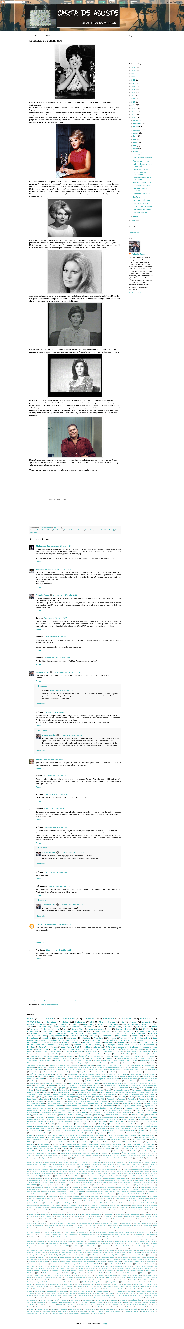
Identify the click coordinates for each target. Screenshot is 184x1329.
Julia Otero (128, 1027)
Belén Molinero (43, 1169)
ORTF (47, 1049)
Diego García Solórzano (125, 1185)
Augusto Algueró (35, 1083)
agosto (136, 133)
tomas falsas (46, 1311)
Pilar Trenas (31, 1273)
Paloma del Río (107, 1266)
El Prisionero (138, 155)
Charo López (139, 1173)
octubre (136, 127)
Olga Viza (40, 1045)
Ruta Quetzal (31, 1146)
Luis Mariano (78, 1243)
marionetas (77, 1153)
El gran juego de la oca (137, 1191)
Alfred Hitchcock (118, 1158)
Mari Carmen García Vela (107, 1040)
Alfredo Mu (129, 1158)
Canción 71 (99, 1171)
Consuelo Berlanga (144, 1083)
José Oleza (44, 1223)
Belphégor (32, 1169)
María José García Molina (35, 1137)
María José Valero (83, 1250)
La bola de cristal (74, 1040)
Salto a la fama (75, 1282)
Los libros (120, 1239)
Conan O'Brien (51, 1115)
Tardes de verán (51, 1291)
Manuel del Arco (105, 1246)
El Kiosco (71, 1189)
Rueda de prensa (51, 1282)
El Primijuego (89, 1189)
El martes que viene (53, 1194)
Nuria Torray (122, 1097)
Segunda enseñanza (40, 1284)
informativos (68, 1018)
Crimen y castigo (34, 1180)
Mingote (45, 1076)
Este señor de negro (47, 1200)
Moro (40, 1097)
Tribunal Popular (32, 1151)
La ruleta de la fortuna (108, 1230)
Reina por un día (133, 1076)
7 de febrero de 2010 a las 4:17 (59, 569)
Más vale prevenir (72, 1097)
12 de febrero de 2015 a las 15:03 (72, 852)
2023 (133, 77)
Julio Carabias (92, 1225)
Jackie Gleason (108, 1214)
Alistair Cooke (139, 1158)
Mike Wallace (75, 1255)
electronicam (153, 1306)
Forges (38, 1207)
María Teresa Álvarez (107, 1137)
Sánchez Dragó (53, 1148)
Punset (60, 1144)
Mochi (152, 1094)
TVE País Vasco (132, 1288)
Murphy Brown (39, 1259)
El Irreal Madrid (61, 1189)
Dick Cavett (103, 1069)
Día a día (144, 1187)
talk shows (55, 1043)
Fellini (131, 1200)
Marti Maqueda (123, 1074)
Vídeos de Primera (97, 1302)
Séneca (47, 1288)
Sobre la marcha (41, 1286)
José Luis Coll (92, 1221)
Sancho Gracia (127, 1063)
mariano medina (65, 1153)
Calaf (64, 1083)
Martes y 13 (112, 1135)
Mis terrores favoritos (129, 1255)
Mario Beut (106, 1060)
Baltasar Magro (111, 1167)
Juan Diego (50, 1074)
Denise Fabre (61, 1185)
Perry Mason (65, 1270)
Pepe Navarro (47, 1056)
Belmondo (153, 1167)
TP (70, 1148)
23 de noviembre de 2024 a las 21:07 (59, 950)
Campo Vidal (72, 1067)
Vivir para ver (41, 1302)
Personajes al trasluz (77, 1270)
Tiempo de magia (123, 1295)
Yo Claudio (114, 1304)
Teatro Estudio (74, 1291)
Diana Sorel (87, 1185)
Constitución (88, 1115)
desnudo (121, 1306)
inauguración (40, 1153)
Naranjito (32, 1261)
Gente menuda (55, 1209)
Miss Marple (142, 1255)
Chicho (42, 1024)
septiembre (137, 130)
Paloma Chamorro (139, 1054)
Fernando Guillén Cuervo (83, 1203)
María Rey (94, 1137)
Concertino (62, 1115)
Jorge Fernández (130, 1218)
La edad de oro (137, 1090)
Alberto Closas (110, 1106)
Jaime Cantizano (99, 1126)
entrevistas (33, 1021)
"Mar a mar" (127, 1103)
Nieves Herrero (98, 1097)
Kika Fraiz (137, 1225)
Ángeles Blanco (85, 1313)
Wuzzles (152, 1302)
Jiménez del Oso (151, 1216)
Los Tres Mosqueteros (87, 1074)
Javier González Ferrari (64, 1216)
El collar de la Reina (48, 1191)
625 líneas (68, 1081)
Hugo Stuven (109, 1043)
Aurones (63, 1167)
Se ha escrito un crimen (140, 1282)
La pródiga (94, 1230)
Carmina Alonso (74, 1083)
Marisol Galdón (88, 1135)
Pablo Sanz (140, 1097)
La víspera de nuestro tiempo (125, 1130)
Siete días (151, 1146)
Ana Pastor (129, 1108)
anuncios (138, 1056)
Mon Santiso (31, 1097)
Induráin (128, 1212)
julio (135, 136)
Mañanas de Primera (143, 1137)
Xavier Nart (60, 1304)
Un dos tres (147, 1022)
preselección (80, 1103)
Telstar (54, 1293)
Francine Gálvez (56, 1207)
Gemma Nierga (40, 1124)
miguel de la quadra (110, 1049)
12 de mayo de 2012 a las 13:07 (62, 690)
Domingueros (65, 1187)
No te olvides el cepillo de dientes (83, 1261)
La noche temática (83, 1230)
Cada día (126, 1169)
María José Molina (70, 1137)
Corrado (147, 1178)
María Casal (135, 1135)
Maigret (110, 1133)
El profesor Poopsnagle (108, 1194)
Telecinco (150, 1040)
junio (135, 139)
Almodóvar (30, 1160)
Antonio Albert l (109, 1162)
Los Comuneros (44, 1239)
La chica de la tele (74, 1060)
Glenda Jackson (102, 1209)
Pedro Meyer (56, 1099)
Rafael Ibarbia (93, 1144)
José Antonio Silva (145, 1051)
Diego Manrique (140, 1185)
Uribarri (154, 1027)
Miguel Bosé (146, 1252)
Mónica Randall (86, 1097)
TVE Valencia (144, 1288)
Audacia (55, 1167)
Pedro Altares (44, 1099)
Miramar (133, 1022)
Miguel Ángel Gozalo (109, 1094)
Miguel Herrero (41, 569)
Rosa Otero (134, 1279)
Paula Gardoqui (39, 1268)
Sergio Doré (116, 1146)
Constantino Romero (123, 1029)
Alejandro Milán (149, 1106)
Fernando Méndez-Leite (98, 1121)
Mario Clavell (63, 1135)
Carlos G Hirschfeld (60, 1173)
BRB (69, 1110)
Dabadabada (149, 1045)
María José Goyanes (54, 1137)
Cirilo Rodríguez (140, 1112)
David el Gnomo (147, 1182)
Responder (40, 562)
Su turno (49, 1079)
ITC (115, 1088)
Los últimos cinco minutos (95, 1241)
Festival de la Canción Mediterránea (95, 1205)
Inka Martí (86, 1047)
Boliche (106, 1110)
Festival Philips (32, 1205)
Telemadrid (90, 1148)
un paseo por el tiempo (112, 1103)
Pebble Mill (60, 1268)
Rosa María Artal (94, 1279)
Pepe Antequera (138, 1268)
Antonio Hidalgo (150, 1162)
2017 (133, 96)
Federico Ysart (122, 1200)
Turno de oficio (46, 1151)
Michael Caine (109, 1252)
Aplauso (151, 1056)
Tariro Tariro (63, 1291)
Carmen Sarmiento (112, 1067)
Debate (52, 1185)
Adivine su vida (122, 1155)
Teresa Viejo (119, 1293)
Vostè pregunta (52, 1302)
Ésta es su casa (98, 1313)
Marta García (100, 1135)
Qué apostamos (92, 1063)
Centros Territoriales (52, 1058)
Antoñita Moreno (57, 1164)
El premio (95, 1194)
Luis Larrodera (54, 1243)
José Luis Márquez (119, 1221)
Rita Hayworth (69, 1277)
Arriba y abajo (121, 1164)
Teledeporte (140, 1291)
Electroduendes (152, 1194)
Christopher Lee (60, 1176)
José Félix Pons (80, 1221)
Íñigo (65, 1029)
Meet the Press (40, 1252)
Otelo (119, 1264)
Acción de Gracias (109, 1155)
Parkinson (108, 1142)
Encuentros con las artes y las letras (79, 1119)
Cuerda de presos (111, 1180)
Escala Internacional (52, 1198)
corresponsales (64, 1045)
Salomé (56, 1146)
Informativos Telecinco (42, 1126)
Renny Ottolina (38, 1277)
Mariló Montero (40, 1135)
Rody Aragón (111, 1277)
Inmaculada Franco (140, 1212)
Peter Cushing (91, 1270)
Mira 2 (127, 1094)
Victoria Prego (118, 1056)
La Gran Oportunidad (44, 1227)
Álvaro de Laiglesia (58, 1313)
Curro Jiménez (40, 1085)
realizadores (85, 1038)
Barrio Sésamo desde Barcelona (141, 173)
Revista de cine (144, 1099)
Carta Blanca (82, 1112)
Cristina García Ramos (53, 1069)
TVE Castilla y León (109, 1288)
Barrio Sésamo (106, 1036)
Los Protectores (95, 1239)
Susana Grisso (120, 1286)
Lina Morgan (108, 1236)
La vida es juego (69, 1232)
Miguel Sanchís (50, 1139)
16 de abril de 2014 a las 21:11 (55, 809)
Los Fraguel (153, 1130)
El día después (109, 1191)
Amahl (38, 1160)
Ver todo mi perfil (135, 292)
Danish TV (77, 1182)
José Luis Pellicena (134, 1221)
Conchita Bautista (129, 1083)
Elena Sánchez (123, 1085)
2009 (133, 221)
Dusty (136, 1187)
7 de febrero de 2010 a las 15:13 (65, 595)
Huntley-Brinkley (139, 1058)
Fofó (122, 1121)
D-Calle (45, 1182)
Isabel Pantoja (45, 1214)
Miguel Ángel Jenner (62, 1255)
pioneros (127, 1018)
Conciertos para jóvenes (142, 209)
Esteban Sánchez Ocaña (64, 1200)
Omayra (74, 1264)
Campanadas (61, 1067)
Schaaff (29, 1079)
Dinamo (29, 1187)
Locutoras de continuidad (142, 206)
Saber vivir (49, 1101)
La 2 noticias (61, 1074)
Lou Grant (108, 1241)
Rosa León (82, 1279)
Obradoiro (44, 1264)
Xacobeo (41, 1304)
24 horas (30, 1155)
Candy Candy (109, 1171)
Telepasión (106, 1056)
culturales (83, 1036)
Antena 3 (75, 1024)
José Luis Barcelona (70, 530)
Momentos (151, 1255)
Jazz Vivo (98, 1216)
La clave (146, 1047)
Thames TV (142, 1293)
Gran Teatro (40, 1040)
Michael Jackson (121, 1252)
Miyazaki (84, 1139)
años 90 (72, 1306)
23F (153, 1153)
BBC (122, 1022)
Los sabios (40, 1241)
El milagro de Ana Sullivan (70, 1194)
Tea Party (136, 197)
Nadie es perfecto (151, 1259)
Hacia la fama (43, 1212)
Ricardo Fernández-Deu (72, 1049)
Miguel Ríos (38, 1139)
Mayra (89, 1031)
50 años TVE (48, 1155)
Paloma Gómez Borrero (81, 1266)
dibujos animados (43, 1027)
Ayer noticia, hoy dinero (141, 161)
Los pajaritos (147, 1239)
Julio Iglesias (137, 1128)
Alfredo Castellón (116, 1081)
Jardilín (109, 1126)
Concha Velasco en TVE (142, 194)
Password (137, 1266)
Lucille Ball (131, 1241)
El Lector (121, 1117)
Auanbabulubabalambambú (42, 1167)
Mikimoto (84, 1255)
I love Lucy (107, 1088)
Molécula (93, 1139)
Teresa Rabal (108, 1293)
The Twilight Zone (99, 1295)
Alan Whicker (98, 1106)
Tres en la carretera (129, 1297)
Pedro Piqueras (35, 1056)
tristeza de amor (63, 1311)
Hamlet (52, 1212)
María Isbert (55, 1250)
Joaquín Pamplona (62, 1218)
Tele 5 (113, 1291)
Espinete (141, 1198)
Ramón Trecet (117, 1144)
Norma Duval (110, 1097)
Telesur (39, 1293)
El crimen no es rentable (76, 1191)
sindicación (134, 1309)
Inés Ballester (152, 1212)
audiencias (63, 1306)
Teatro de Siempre (87, 1291)
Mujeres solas (103, 1139)
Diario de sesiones (109, 1185)
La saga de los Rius (106, 1130)
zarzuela (91, 1311)
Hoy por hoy (107, 1212)
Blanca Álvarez (121, 1036)
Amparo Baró (149, 1065)
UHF (143, 1101)
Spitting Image (79, 1286)
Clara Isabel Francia (132, 1176)
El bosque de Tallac (33, 1191)
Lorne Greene (31, 1239)
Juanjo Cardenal (126, 1223)
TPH (66, 1288)
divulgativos (80, 1022)
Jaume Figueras (120, 1126)
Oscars (131, 1097)
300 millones (139, 1049)
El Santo (98, 1189)
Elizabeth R (42, 1196)
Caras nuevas (127, 1110)
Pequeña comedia (33, 1270)
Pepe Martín (139, 1142)
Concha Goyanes (75, 1115)
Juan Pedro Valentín (101, 1223)
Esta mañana (150, 1198)
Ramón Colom (105, 1144)
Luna (98, 1074)
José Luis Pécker (45, 1060)
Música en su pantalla (98, 1259)
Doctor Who (43, 1047)
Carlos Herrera (84, 1067)
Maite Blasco (120, 1133)
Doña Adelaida (68, 1117)
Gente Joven (72, 1088)
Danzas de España (89, 1182)
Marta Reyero (76, 1248)
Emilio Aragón (135, 1085)
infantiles (145, 1018)
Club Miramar (38, 1178)
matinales (62, 1024)
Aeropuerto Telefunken (141, 186)
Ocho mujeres (54, 1264)
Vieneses (129, 1056)
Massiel (39, 1049)
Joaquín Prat (74, 1027)
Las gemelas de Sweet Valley (109, 1234)
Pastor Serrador (147, 1266)
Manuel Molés (75, 1246)
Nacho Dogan (125, 1259)
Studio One (99, 1286)
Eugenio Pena (31, 1121)
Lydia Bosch (101, 1133)
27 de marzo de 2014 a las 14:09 (56, 794)
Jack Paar (87, 1126)
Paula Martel (51, 1268)
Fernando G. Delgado (65, 1203)
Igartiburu (151, 1058)
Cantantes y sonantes (124, 1171)
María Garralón (44, 1250)
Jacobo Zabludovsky (122, 1214)
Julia (75, 1225)
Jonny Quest (96, 1218)
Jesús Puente (32, 1060)
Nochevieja (125, 1040)
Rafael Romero (99, 1275)
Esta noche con (35, 1072)
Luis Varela (91, 1133)
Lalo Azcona (46, 1092)
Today (109, 1029)
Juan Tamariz (114, 1223)
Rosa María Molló (107, 1279)
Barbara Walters (56, 1051)
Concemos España (78, 1178)
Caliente (146, 1169)
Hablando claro (32, 1212)
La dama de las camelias (120, 1227)
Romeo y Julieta (42, 1279)
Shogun (98, 1284)
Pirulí (38, 1273)
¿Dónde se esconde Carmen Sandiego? (109, 1311)
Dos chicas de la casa (141, 169)
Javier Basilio (50, 1216)
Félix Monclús (123, 1207)
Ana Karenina (134, 1160)
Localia (94, 1092)
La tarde (36, 1092)
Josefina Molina (74, 1128)
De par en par (43, 1185)
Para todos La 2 (119, 1266)
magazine (94, 1036)
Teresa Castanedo (83, 1293)
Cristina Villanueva (59, 1180)
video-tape (74, 1311)
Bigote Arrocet (63, 1169)
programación (72, 1038)
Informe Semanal (59, 1027)
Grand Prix (78, 1124)
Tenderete (61, 1293)
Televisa (46, 1293)
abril (135, 146)
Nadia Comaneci (138, 1259)
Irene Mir (40, 530)
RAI (144, 1029)
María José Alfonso (148, 1135)
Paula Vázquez (32, 1099)
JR (78, 1214)
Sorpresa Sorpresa (116, 1101)
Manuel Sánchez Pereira (90, 1246)
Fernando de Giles (127, 1203)
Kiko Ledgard (135, 1047)
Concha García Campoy (35, 1069)
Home (139, 1124)
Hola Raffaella (73, 1212)
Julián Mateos (113, 1225)
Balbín (64, 1043)
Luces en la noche (120, 1241)
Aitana (143, 1155)
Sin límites (30, 1286)
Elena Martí (33, 1196)
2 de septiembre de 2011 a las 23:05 (57, 658)
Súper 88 (55, 1288)
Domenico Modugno (52, 1187)
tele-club (149, 1309)
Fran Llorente (131, 1121)
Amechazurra (47, 1160)
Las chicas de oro (83, 1092)
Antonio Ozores (45, 1164)
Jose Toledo (62, 1128)
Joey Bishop (75, 1218)
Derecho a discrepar (74, 1185)
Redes (29, 1277)
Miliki (38, 1076)
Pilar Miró (101, 1099)
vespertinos (35, 1034)
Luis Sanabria (80, 1133)
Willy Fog (137, 1302)
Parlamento (118, 1142)
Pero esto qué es (78, 1063)
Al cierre (150, 1155)
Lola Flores (142, 1236)
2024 (133, 74)
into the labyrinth (62, 1309)
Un (151, 1297)
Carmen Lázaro (95, 1173)
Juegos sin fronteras (79, 1090)
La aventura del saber (89, 1227)
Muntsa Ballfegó (149, 1257)
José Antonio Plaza (150, 1072)
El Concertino (50, 1189)
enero (135, 217)
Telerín (100, 1148)
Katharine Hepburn (126, 1225)
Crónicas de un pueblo (112, 1115)
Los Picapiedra (83, 1239)
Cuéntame (51, 1085)
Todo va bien (67, 1297)
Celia (120, 1173)
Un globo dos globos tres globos (108, 1079)
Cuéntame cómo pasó (126, 1180)
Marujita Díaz (100, 1248)
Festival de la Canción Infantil (72, 1205)
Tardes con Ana (79, 1148)
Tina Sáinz (41, 1065)
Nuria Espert (151, 1261)
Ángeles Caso (101, 1065)
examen (39, 1309)
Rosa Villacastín (145, 1279)
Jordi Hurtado (42, 1036)
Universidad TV (75, 1300)
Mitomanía (30, 1063)
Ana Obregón (110, 1045)
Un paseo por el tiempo (141, 200)
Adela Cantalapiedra (115, 1065)
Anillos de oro (149, 1108)
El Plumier (80, 1189)
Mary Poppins (111, 1248)
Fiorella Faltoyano (136, 1205)
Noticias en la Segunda (59, 1142)
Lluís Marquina (119, 1236)
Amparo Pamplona (72, 1108)
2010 (133, 118)
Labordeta (90, 1232)
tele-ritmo (95, 1153)
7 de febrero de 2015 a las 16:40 (55, 827)
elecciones (59, 1038)
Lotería (46, 1133)
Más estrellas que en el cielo (53, 1097)
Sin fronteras (151, 1284)
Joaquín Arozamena (56, 1040)
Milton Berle (93, 1255)
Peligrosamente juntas (123, 1268)
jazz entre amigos (75, 1309)
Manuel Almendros (109, 1074)
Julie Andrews (126, 1128)
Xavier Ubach (70, 1304)
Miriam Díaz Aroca (57, 1076)
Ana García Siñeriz (100, 1108)
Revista (60, 1277)
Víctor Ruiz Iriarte (83, 1302)
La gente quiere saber (146, 1227)
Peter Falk (101, 1270)
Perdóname (44, 1270)
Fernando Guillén (106, 1051)
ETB (41, 1189)
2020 (133, 86)
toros (53, 1311)
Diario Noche (97, 1185)
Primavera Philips (98, 1273)
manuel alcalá (68, 1103)
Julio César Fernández (95, 1090)
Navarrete (116, 1054)
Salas (86, 1049)
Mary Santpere (123, 1248)
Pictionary (110, 1270)
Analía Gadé (38, 1162)
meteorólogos (32, 1043)
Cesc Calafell (128, 1173)
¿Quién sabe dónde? (148, 1311)
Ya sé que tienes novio (102, 1304)
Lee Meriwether (137, 1234)
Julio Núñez (148, 1128)
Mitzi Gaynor (74, 1139)
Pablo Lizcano (139, 1264)
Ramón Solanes (123, 1275)
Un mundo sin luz (46, 1300)
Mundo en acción (136, 1257)
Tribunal (140, 1297)
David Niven (136, 1182)
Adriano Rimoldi (40, 1106)
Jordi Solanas (50, 1128)
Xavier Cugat (50, 1304)
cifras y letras (46, 1038)
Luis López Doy (66, 1243)
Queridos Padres (39, 1275)
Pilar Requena (150, 1270)
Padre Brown (53, 1266)
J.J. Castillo (112, 1072)
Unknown (39, 924)
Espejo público (131, 1198)
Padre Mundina (97, 1142)
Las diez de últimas (43, 1234)
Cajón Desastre (137, 1169)
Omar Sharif (65, 1264)
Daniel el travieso (66, 1182)
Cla (112, 1176)
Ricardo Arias (39, 1101)
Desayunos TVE (91, 1069)
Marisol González (44, 1094)
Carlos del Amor (32, 1112)
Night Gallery (55, 1261)
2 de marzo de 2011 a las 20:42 (55, 618)
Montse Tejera (52, 1257)
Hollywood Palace (86, 1212)
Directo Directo (39, 1187)
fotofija (46, 1309)
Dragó (119, 1187)
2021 (133, 83)
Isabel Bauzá (48, 530)
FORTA (107, 1200)
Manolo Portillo (131, 1133)
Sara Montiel (94, 1146)
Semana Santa (72, 1101)
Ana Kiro (142, 1081)
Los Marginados (70, 1239)
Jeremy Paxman (108, 1216)
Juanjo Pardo (114, 1128)
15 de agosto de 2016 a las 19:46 (56, 872)
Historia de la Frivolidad (124, 1058)
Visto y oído (31, 1302)
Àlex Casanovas (32, 1313)
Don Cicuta (61, 1085)
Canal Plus (136, 1045)
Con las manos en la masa (112, 1083)
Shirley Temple (140, 1146)
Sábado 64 (145, 1286)
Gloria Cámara (114, 1209)
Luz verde (146, 1243)
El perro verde (85, 1194)
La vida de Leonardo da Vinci (52, 1232)
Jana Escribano (58, 530)
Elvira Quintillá (64, 1196)
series (30, 1018)
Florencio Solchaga (151, 1205)
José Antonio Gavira (66, 1221)
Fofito (31, 1207)
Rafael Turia (113, 1076)
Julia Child (83, 1225)
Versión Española (135, 1300)
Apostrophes (31, 1058)
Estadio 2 (132, 1119)
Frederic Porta (111, 1207)
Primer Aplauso (110, 1273)
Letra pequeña (87, 1236)
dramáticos (51, 1022)
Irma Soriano (56, 1126)
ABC (51, 1024)
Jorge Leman (142, 1218)
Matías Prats (128, 1031)
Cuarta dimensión (81, 1180)
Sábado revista (37, 1288)
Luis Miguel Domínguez (92, 1243)
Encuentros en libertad (36, 1198)
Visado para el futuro (103, 1151)
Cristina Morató (46, 1180)
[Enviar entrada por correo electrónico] (62, 527)
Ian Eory (146, 1124)
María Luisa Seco (136, 1074)
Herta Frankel (108, 1058)
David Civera (113, 1182)
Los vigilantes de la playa (76, 1241)
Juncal (108, 1090)
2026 (133, 67)
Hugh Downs (84, 1072)
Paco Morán (127, 1054)
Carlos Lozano (73, 1173)
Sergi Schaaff (95, 1049)
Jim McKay (119, 1216)
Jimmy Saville (140, 1216)
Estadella (142, 1034)
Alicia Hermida (58, 1108)
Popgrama (121, 1099)
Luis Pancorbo (106, 1243)
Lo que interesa (132, 1236)
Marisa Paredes (75, 1135)
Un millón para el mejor (129, 1079)
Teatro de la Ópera (102, 1291)
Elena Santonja (140, 1069)
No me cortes (65, 1261)
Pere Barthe (54, 1270)
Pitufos (45, 1273)
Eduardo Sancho (115, 1069)
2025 (133, 71)
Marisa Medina (99, 530)
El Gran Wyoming (109, 1085)
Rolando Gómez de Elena (136, 1277)
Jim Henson (121, 1043)
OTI (67, 1076)
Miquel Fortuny (116, 1255)
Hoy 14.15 (97, 1212)
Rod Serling (101, 1277)
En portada (153, 1196)
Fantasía (51, 1121)
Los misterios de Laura (133, 1239)
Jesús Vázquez (151, 1126)
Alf (71, 1158)
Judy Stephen (39, 1225)
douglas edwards (141, 1306)
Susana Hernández (133, 1286)
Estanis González (32, 1200)
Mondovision (31, 1257)
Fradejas (45, 1207)
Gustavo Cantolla (115, 1124)
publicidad (109, 1309)
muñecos (86, 1153)
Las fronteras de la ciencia (89, 1234)
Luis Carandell (68, 1133)
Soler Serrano (138, 1040)
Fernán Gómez (114, 1121)
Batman (145, 1167)
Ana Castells (95, 1160)
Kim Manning (147, 1225)
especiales (89, 1018)
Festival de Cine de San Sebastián (50, 1205)
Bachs (41, 1058)
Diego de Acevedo (137, 1115)
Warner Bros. (128, 1302)
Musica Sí (50, 1259)
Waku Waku (116, 1151)
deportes (47, 1029)
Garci (147, 1121)
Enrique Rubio (98, 1119)
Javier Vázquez (144, 1088)
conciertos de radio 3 (84, 1306)
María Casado (146, 1248)
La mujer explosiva (60, 1230)
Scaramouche (125, 1282)
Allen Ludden (150, 1158)
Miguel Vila (30, 1076)
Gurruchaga (103, 1124)
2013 (133, 108)
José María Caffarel (148, 1221)
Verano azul (64, 1065)
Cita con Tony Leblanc (102, 1176)
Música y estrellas (113, 1259)
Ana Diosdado (86, 1108)
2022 (133, 80)
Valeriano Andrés (101, 1300)
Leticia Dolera (76, 1236)
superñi (39, 759)
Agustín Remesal (71, 1106)
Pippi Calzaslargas (43, 1144)
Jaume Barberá (39, 1216)
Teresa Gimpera (97, 1293)
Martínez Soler (123, 1135)
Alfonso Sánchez (33, 1108)
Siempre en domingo (100, 1101)
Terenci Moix (71, 1293)
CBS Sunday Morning (108, 1169)
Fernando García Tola (80, 1121)
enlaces (31, 1309)
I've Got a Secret (118, 1212)
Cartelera (113, 1173)
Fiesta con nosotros (116, 1205)
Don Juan (54, 1047)
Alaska (127, 1065)
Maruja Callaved (132, 1060)
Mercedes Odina (66, 1252)
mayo (135, 142)
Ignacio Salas (123, 1088)
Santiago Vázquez (113, 1282)
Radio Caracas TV (85, 1275)
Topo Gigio (150, 1148)
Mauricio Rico (150, 1250)
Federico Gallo (64, 1031)
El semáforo (131, 1117)
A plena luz (80, 1155)
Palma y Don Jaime (66, 1266)
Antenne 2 (86, 1162)
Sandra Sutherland (81, 1146)
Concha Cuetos (149, 1067)
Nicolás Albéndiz (43, 1261)
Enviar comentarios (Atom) (49, 1005)
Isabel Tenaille (61, 1034)
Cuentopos (99, 1180)
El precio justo (128, 1069)
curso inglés (106, 1306)
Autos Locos (73, 1167)
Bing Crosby (74, 1169)
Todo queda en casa (53, 1297)
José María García (33, 1223)
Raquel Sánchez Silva (132, 1144)
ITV (137, 1029)
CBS (92, 1022)
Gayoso (63, 1088)
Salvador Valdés (66, 1146)
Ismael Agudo (71, 1214)
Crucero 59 (98, 1115)
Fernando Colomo (49, 1203)
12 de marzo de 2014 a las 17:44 (55, 776)
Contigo (140, 1178)
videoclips (83, 1311)
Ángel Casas (98, 1038)
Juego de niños (64, 1090)
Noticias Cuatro (139, 1261)
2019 (133, 89)
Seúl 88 (77, 1284)
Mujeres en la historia (107, 1257)
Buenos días (42, 1067)
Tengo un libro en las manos (134, 1148)
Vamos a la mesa (38, 1103)
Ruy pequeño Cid (45, 1146)
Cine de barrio (87, 1176)
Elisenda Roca (144, 1038)
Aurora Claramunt (59, 1110)
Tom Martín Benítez (97, 1297)
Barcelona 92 (47, 1083)
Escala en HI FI (129, 1034)
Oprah (103, 1264)
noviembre (137, 124)
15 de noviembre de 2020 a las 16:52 (57, 924)
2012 (133, 111)
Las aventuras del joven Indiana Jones (121, 1232)
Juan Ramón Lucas (88, 1128)
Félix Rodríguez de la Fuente (139, 1207)
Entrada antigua (114, 1001)
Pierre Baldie (119, 1270)
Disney (29, 1117)
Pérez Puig (56, 1049)
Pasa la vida (128, 1142)
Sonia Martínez (40, 1148)
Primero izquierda (132, 1273)
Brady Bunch (85, 1169)
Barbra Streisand (124, 1167)
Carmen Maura (46, 1112)
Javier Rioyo (88, 1216)
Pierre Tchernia (130, 1270)
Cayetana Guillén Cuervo (111, 1112)
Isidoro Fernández (58, 1214)
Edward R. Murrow (94, 1085)
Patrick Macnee (53, 1063)
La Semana (48, 1130)
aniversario (35, 1029)
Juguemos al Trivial (66, 1225)
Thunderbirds (111, 1295)
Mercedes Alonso (53, 1252)
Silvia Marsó (127, 1284)
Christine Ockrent (47, 1176)
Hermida (100, 1024)
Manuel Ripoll (144, 1092)
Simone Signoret (139, 1284)
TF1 (61, 1288)
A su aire (147, 1103)
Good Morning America (65, 1124)
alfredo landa (133, 1151)
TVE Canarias (95, 1288)
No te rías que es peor (41, 1142)
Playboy (75, 1273)
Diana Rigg (68, 1051)
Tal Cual (151, 1063)
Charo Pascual (150, 1173)
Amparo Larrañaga (60, 1160)
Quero (83, 1144)
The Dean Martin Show (41, 1295)
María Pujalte (109, 1250)
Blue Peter (98, 1110)
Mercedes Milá (149, 1074)
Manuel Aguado (144, 1133)
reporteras (58, 1081)
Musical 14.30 (59, 1259)
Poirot (88, 1273)
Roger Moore (121, 1277)
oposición (101, 1309)
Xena (124, 1151)
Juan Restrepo (102, 1128)
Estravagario (78, 1200)
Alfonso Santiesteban (91, 1158)
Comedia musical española (61, 1178)
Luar (100, 1092)
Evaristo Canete (98, 1200)
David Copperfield (124, 1182)
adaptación (54, 1306)
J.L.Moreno (78, 1126)
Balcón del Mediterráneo (97, 1167)
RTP (75, 1275)
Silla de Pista (117, 1284)
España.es (109, 1198)
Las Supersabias (101, 1232)
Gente (77, 1047)
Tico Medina (31, 1065)
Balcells (76, 1110)
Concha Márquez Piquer (94, 1178)
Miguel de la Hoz (48, 1255)
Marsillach (56, 1094)
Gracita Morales (139, 1209)
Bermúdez (53, 1169)
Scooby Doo (105, 1146)
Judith (149, 1223)
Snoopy (29, 1148)
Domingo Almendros (54, 1117)
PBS (73, 1076)
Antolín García (123, 1045)
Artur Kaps (47, 1034)
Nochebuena (41, 1063)
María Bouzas (134, 1248)
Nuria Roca (73, 1142)
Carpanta (105, 1173)
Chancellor (125, 1067)
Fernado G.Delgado (63, 1121)
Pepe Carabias (150, 1268)
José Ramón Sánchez (58, 1223)
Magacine (97, 1060)
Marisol (54, 1248)
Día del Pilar (153, 1187)
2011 (133, 115)
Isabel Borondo (34, 1214)
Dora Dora (75, 1187)
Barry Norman (136, 1167)
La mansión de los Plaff (89, 1130)
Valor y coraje (113, 1300)
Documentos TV (40, 1117)
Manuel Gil (65, 1246)
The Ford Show (55, 1295)
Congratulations (122, 1178)
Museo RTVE (115, 1139)
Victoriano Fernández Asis (84, 1151)
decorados (87, 1024)
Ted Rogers (129, 1101)
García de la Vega (114, 1027)
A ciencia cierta (69, 1155)
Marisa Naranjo (109, 530)
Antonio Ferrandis (42, 1051)
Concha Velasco (78, 1029)
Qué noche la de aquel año (63, 1275)
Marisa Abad (89, 530)
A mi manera (111, 1038)
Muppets (30, 1259)
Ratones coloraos (149, 1275)
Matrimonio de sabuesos (125, 1137)
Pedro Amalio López (102, 1031)
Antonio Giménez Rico (135, 1162)
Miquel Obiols (62, 1139)
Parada (129, 1266)
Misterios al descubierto (140, 1094)
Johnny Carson (136, 1072)
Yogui (122, 1304)
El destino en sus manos (94, 1191)
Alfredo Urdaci (46, 1108)
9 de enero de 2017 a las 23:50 (59, 886)
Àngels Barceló (44, 1313)
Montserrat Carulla (65, 1257)
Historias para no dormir (92, 1043)
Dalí (57, 1182)
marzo (135, 149)
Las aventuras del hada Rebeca (63, 1092)
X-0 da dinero (31, 1304)
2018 (133, 93)
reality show (124, 1309)
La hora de (87, 1060)
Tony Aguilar (109, 1297)
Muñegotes (126, 1139)
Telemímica (30, 1293)
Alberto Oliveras (136, 1106)
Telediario (65, 1022)
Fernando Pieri (98, 1203)
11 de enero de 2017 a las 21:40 (71, 905)
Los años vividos (108, 1239)
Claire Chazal (119, 1176)
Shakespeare (127, 1146)
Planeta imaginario (55, 1273)
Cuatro (91, 1180)
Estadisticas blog (134, 232)
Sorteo (51, 1286)
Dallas (51, 1182)
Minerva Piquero (104, 1255)
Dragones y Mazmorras (107, 1187)
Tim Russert (147, 1295)
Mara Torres (116, 1246)
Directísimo (31, 1047)
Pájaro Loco (144, 1273)
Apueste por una (83, 1164)
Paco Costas (31, 1266)
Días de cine (80, 1117)
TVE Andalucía (84, 1288)
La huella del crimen (45, 1230)
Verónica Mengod (149, 1300)
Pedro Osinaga (69, 1099)
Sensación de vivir (55, 1284)
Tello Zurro (118, 1148)
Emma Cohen (152, 1069)
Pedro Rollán (71, 1268)
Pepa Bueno (91, 1099)
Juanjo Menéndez (139, 1223)
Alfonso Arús (78, 1158)
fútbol (53, 1309)
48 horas (38, 1155)
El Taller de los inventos (110, 1189)
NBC (101, 1022)
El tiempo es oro (91, 1051)
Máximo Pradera (84, 1259)
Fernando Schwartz (112, 1203)
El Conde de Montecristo (108, 1117)
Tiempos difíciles (136, 1295)
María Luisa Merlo (96, 1250)
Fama (113, 1200)
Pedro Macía (152, 1054)
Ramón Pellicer (111, 1275)
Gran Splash (151, 1209)
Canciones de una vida (86, 1171)
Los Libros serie (57, 1239)
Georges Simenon (68, 1209)
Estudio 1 (145, 1025)
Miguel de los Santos (147, 1060)
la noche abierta (52, 1153)
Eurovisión (113, 1024)
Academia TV (96, 1155)
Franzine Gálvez (52, 1088)
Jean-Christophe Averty (136, 1126)
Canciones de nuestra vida (48, 1171)
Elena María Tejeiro (144, 1117)
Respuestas (42, 686)
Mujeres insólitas (122, 1257)
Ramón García (32, 1038)
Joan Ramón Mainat (47, 1218)
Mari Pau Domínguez (42, 1248)
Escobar (124, 1119)
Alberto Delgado (123, 1106)
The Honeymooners (69, 1295)
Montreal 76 (42, 1257)
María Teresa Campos (95, 1054)
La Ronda (38, 1130)
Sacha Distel (63, 1282)
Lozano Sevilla (56, 1133)
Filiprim (126, 1205)
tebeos (142, 1309)
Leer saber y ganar (151, 1234)
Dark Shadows (101, 1182)
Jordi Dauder (106, 1218)
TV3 (82, 1079)
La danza (133, 1227)
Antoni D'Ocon (97, 1162)
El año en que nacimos (147, 1189)
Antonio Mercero (49, 1031)
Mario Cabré (52, 1135)
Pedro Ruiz (80, 1268)
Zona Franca (44, 1306)
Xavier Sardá (75, 1065)
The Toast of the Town (84, 1295)
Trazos (118, 1297)
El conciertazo (61, 1191)
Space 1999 (60, 1286)
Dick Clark (125, 1115)
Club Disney (96, 1083)
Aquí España (96, 1164)
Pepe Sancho (150, 1142)
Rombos (32, 1279)
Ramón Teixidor (136, 1275)
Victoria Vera (69, 1151)
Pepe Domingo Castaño (98, 1076)
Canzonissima (145, 1171)
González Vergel (127, 1209)
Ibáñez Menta (131, 1051)
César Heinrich (139, 1180)
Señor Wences (68, 1284)
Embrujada (84, 1196)
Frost (140, 1121)
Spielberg (69, 1286)
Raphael (122, 1076)
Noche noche (128, 1261)
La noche (72, 1230)
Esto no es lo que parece (142, 182)
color (48, 1103)
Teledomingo (151, 1291)
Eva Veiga (42, 1121)
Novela (73, 1036)
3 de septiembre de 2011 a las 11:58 (66, 672)
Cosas (155, 1178)
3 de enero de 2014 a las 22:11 (53, 759)
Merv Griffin (96, 1094)
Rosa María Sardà (122, 1279)
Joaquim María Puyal (37, 1128)
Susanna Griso (60, 1079)
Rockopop (91, 1277)
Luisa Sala (130, 1243)
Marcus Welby (138, 1246)
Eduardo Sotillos (92, 1117)
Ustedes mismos (88, 1300)
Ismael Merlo (67, 1126)
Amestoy (98, 1045)
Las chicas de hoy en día (144, 1232)
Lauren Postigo (125, 1234)
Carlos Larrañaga (98, 1067)
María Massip (83, 1137)
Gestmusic (79, 1209)
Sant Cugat (70, 1056)
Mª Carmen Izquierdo (140, 1139)
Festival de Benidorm (37, 1088)
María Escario (81, 1054)
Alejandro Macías (42, 595)
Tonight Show (52, 1065)
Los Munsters (72, 1074)
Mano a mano (41, 1246)
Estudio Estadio (48, 1072)
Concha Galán (136, 1036)
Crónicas (70, 1180)
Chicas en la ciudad (33, 1176)
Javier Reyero (78, 1216)
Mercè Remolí (78, 1252)
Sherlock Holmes (85, 1101)
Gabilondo (149, 1036)
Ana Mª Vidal (145, 1160)
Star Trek (90, 1286)
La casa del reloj (59, 1060)
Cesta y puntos (127, 1112)
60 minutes (137, 1103)
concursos (109, 1018)
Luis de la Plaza (119, 1243)
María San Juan (67, 1094)
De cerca (80, 1069)
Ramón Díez (132, 1099)
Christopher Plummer (74, 1176)
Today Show (40, 1297)
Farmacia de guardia (62, 1072)
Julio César (103, 1225)
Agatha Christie (89, 1081)
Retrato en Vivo (50, 1277)
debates (30, 1024)
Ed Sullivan (79, 1051)
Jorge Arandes (117, 1218)
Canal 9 (34, 1171)
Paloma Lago (95, 1266)
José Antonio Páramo (37, 1074)
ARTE (88, 1155)
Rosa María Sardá (148, 1076)
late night (87, 1045)
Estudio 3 (87, 1200)
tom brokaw (115, 1153)
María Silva (118, 1250)
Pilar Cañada (59, 1056)
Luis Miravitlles (54, 1054)
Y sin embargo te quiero (84, 1304)
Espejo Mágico (119, 1198)
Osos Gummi (111, 1264)
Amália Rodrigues (73, 1160)
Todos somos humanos (80, 1297)
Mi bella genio (97, 1252)
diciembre (137, 120)
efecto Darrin (145, 1151)
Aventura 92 (83, 1167)
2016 (133, 99)
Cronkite (133, 1038)
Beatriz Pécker (87, 1110)
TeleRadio (131, 1291)
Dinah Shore (150, 1115)
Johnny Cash (85, 1218)
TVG (151, 1029)
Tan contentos (39, 1291)
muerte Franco (90, 1309)
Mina (120, 1094)
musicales (48, 1018)
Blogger (105, 1324)
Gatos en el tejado (42, 1209)
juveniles (154, 1079)
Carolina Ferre (70, 1112)
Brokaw (57, 1083)
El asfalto (135, 1189)
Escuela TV (64, 1198)
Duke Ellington (127, 1187)
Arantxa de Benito (108, 1164)
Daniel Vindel (75, 1043)
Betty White (31, 1067)
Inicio (77, 1001)
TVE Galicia (121, 1288)
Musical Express (72, 1259)
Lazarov (117, 1031)
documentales (88, 1027)
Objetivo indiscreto (33, 1264)
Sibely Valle (107, 1284)
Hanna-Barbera (96, 1088)
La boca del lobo (104, 1227)
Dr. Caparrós (84, 1187)
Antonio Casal (121, 1162)
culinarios (77, 1045)
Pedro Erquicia (65, 1063)
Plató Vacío (67, 1273)
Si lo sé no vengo (140, 1063)
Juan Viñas (52, 1090)
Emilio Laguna (95, 1196)
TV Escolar (73, 1288)
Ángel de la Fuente (72, 1313)
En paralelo (143, 1196)
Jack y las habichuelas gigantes (91, 1214)
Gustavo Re (84, 1088)
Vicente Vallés (143, 1079)
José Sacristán (71, 1223)
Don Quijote (82, 1085)
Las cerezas (142, 1130)
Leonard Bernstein (45, 1236)
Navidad (111, 1022)
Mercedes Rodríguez (82, 1094)
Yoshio (128, 1304)
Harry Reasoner (62, 1212)
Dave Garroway (69, 1069)
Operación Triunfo (92, 1264)
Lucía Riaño (151, 1241)
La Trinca (68, 1227)
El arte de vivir (125, 1189)
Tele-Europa (121, 1291)
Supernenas (109, 1286)
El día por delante (122, 1191)
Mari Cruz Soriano (68, 1054)
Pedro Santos (90, 1268)
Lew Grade (98, 1236)
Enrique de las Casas (150, 1085)
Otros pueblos (128, 1264)
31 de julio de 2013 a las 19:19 (55, 712)
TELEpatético (41, 546)
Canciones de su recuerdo (67, 1171)
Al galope (44, 1158)
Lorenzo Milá (89, 1040)
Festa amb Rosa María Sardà (145, 1203)
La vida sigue (81, 1232)
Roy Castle (40, 1282)
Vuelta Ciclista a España (67, 1302)
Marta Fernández (64, 1248)
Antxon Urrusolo (70, 1164)
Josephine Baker (52, 1221)
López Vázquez (132, 1092)
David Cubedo (66, 1058)
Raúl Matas (104, 1063)
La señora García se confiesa (143, 1230)
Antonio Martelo (32, 1164)
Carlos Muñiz (84, 1173)
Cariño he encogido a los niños (42, 1173)
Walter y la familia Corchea (113, 1302)
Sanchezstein (60, 1101)
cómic (114, 1306)
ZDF (36, 1306)
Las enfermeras (73, 1234)
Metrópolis (88, 1252)
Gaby (153, 1207)
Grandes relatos (90, 1124)
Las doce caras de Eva (59, 1234)
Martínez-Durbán (88, 1248)
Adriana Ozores (134, 1155)
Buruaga (51, 1067)
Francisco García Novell (97, 1207)
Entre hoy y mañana (111, 1119)
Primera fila (121, 1273)
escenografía (57, 1103)
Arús (145, 1164)
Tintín (138, 1101)
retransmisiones (33, 1031)
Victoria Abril (58, 1151)
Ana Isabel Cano (122, 1160)
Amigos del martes (131, 1081)
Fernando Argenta (151, 1200)
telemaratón (105, 1153)
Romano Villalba (152, 1277)
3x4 (145, 1056)
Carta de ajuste (95, 1112)
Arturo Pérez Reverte (135, 1164)
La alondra (76, 1227)
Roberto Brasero (81, 1277)
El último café (140, 1194)
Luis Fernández (42, 1243)
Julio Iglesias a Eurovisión (142, 158)
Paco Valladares (82, 1076)
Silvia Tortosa (39, 1079)
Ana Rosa (139, 1108)
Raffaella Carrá (141, 1027)
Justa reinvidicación (140, 213)
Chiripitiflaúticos (136, 1067)
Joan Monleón (34, 1218)
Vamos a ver (123, 1300)
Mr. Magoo (94, 1257)
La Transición (58, 1227)
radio (116, 1309)
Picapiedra (30, 1144)
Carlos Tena (139, 1110)
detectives (130, 1306)
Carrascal (85, 1083)
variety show (152, 1031)
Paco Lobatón (42, 1266)
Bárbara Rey (116, 1110)
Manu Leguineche (54, 1246)
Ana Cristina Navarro (107, 1160)
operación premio (88, 1065)
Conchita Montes (109, 1178)
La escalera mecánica (71, 1130)
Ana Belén (85, 1160)
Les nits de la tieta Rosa (61, 1236)
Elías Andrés (75, 1196)
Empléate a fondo (107, 1196)
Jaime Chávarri (146, 1214)
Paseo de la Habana (130, 1025)
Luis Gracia (109, 1092)
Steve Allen (96, 1056)
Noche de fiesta (101, 1261)
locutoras (81, 530)
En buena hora (120, 1196)
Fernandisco (139, 1200)
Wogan (145, 1302)
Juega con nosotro (52, 1225)
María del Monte (130, 1250)
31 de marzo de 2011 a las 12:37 (55, 637)
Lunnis (138, 1243)
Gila (86, 1209)
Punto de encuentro (72, 1144)
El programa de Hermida (125, 1194)
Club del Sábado (38, 1115)
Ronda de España (70, 1279)
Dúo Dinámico (33, 1189)
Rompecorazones (56, 1279)
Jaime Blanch (135, 1214)
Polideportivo (111, 1099)
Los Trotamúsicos (35, 1133)
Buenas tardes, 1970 (140, 203)
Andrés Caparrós (50, 1162)
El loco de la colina (39, 1194)
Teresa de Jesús (131, 1293)
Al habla (52, 1158)
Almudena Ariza (137, 1065)
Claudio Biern (145, 1176)
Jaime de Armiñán (119, 1047)
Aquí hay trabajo (45, 1110)
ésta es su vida (126, 1049)
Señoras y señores (83, 1056)
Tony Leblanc (90, 1079)
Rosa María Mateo (112, 1034)
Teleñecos (108, 1148)
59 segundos (58, 1155)
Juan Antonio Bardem (86, 1223)
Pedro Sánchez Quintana (106, 1268)
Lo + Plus (132, 1043)
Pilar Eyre (140, 1270)
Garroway (30, 1209)
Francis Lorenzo (68, 1207)
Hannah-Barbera (128, 1124)
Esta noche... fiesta (80, 1058)
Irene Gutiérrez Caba (99, 1072)
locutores (33, 1081)
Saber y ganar (115, 1063)
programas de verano (46, 1081)
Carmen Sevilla (58, 1112)
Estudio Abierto (66, 1047)
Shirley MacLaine (88, 1284)
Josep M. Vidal (40, 1221)
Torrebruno (51, 1045)
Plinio (82, 1273)
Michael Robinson (134, 1252)
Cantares (136, 1171)
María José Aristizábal (68, 1250)
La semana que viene (124, 1230)
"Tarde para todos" (144, 1153)
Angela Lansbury (63, 1162)
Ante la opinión (76, 1162)
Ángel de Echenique (128, 1153)
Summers (140, 1031)
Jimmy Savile (129, 1216)
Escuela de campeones (78, 1198)
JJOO (108, 1047)
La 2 (34, 1227)
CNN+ (119, 1169)
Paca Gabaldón (84, 1142)
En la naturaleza (132, 1196)
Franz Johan (119, 1051)
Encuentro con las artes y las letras (52, 1119)
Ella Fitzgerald (53, 1196)
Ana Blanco (123, 1038)
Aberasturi (78, 1081)
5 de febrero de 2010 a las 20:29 (59, 546)
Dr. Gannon (94, 1187)
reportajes (44, 1043)
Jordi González (41, 1090)
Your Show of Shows (139, 1304)
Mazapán (30, 1252)
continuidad (96, 1306)
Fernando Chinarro (35, 1203)
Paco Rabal (150, 1097)
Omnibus (81, 1264)
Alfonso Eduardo (102, 1081)
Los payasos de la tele (58, 1036)
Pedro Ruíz (80, 1099)
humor (57, 1029)
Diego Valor (151, 1185)
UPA (146, 1297)
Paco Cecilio (151, 1264)
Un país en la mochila (61, 1300)
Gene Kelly (51, 1124)
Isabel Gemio (98, 1047)
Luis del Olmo (119, 1092)
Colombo (47, 1178)
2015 (133, 102)
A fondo (148, 1049)
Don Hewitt (71, 1085)
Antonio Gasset (32, 1110)
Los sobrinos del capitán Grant (56, 1241)
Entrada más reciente (38, 1001)
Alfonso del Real (106, 1158)
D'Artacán (37, 1182)
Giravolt (92, 1209)
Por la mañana (95, 1034)
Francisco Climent (81, 1207)
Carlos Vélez (150, 1110)
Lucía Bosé (141, 1241)
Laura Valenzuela (95, 1029)
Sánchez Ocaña (72, 1079)
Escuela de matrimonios (95, 1198)
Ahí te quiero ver (85, 1106)
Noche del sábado (115, 1261)
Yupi (150, 1304)
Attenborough (152, 1081)
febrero (136, 152)
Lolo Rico (152, 1236)
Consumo (132, 1178)
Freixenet (75, 1072)
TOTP (64, 1148)
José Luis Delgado (105, 1221)
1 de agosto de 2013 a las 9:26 (71, 735)
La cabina (58, 1130)
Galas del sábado (95, 1058)
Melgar (108, 1054)
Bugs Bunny (95, 1169)
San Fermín (85, 1282)
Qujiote (49, 1275)
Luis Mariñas (42, 1054)
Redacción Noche (148, 1144)
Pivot (53, 1144)
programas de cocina (95, 1103)
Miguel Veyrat (36, 1255)
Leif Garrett (33, 1236)
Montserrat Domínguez (81, 1257)
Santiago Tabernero (98, 1282)
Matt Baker (140, 1250)
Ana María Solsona (116, 1108)
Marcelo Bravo (127, 1246)
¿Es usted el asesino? (131, 1311)
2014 (133, 105)
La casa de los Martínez (122, 1090)
